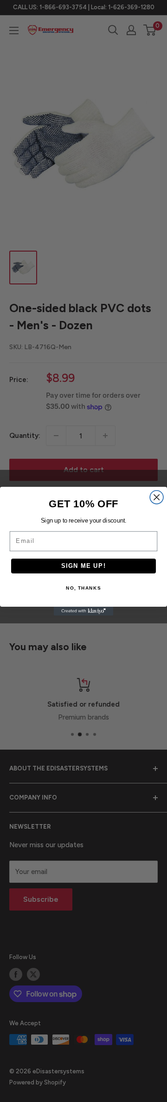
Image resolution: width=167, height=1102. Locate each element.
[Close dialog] (156, 497)
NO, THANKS (83, 588)
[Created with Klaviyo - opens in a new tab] (83, 611)
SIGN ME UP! (83, 565)
